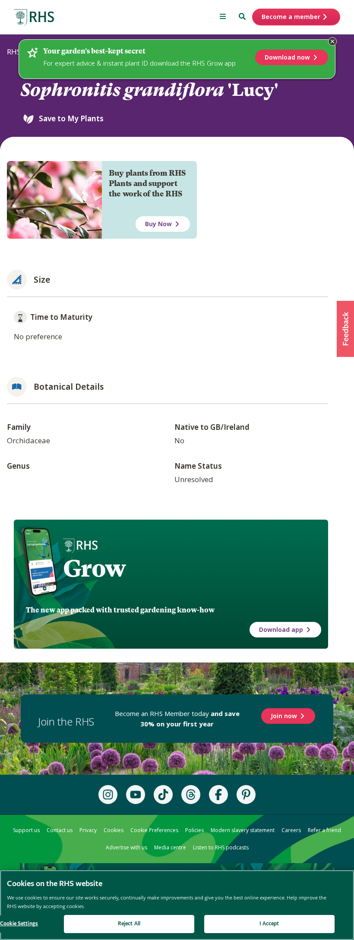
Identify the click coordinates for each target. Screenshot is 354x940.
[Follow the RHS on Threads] (190, 794)
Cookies (113, 830)
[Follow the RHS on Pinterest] (246, 794)
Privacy (88, 830)
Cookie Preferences (154, 830)
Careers (291, 830)
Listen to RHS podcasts (221, 847)
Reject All (129, 924)
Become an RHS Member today (177, 718)
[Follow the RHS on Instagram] (107, 794)
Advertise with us (126, 847)
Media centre (170, 847)
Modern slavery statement (243, 830)
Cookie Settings (19, 924)
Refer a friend (324, 830)
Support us (26, 830)
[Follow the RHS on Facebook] (218, 794)
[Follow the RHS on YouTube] (135, 794)
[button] (345, 329)
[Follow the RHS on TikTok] (163, 794)
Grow (94, 568)
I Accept (269, 924)
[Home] (34, 18)
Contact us (60, 830)
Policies (194, 830)
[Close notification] (332, 41)
